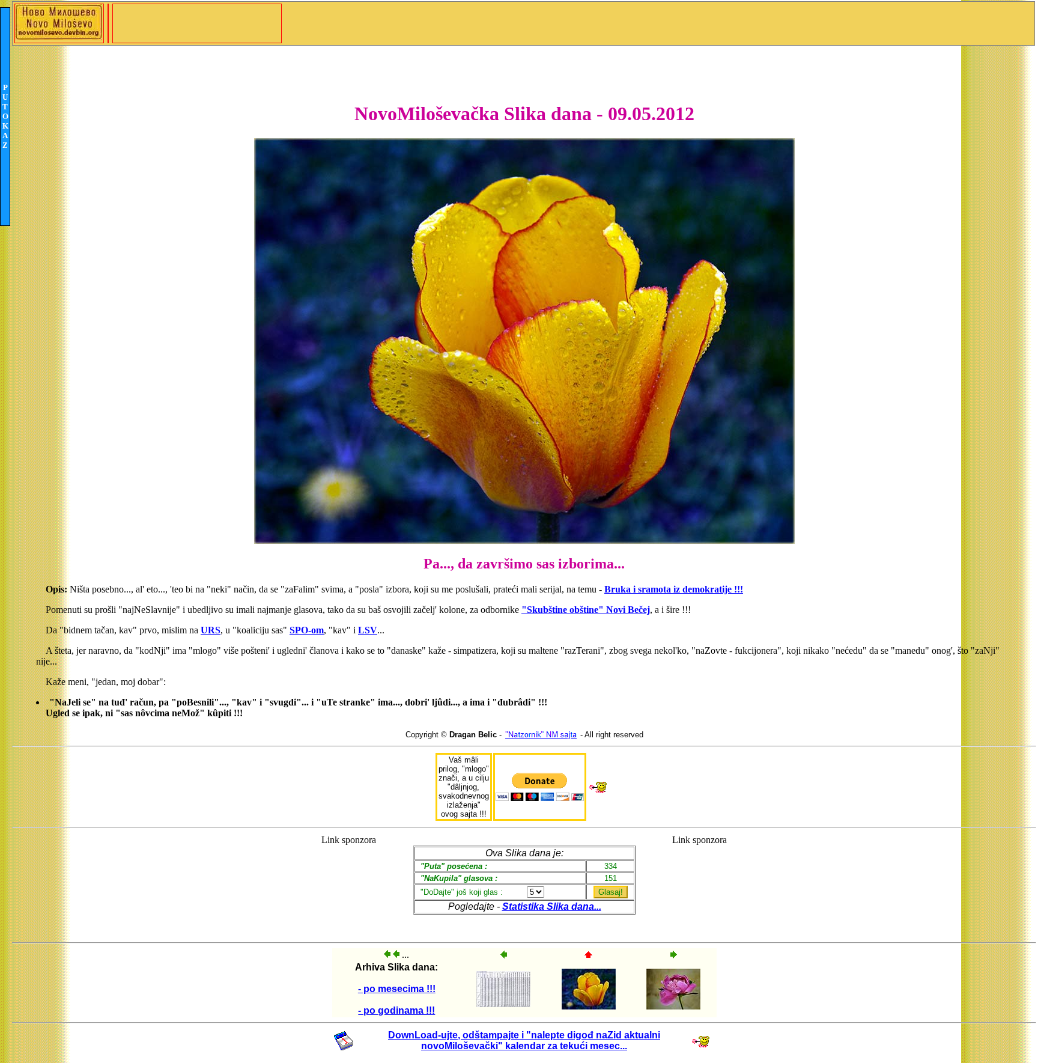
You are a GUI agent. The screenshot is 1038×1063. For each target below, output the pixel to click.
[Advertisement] (348, 883)
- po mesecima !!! (397, 989)
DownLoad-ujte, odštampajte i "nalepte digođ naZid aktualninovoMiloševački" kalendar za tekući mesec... (524, 1040)
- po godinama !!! (396, 1010)
